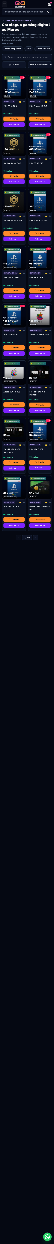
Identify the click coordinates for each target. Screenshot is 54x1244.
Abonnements (43, 49)
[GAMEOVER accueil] (27, 4)
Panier (15, 119)
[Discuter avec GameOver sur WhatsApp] (47, 1237)
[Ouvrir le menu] (4, 4)
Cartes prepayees (12, 49)
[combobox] (23, 12)
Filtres (16, 64)
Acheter (12, 125)
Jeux (28, 49)
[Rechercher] (48, 12)
